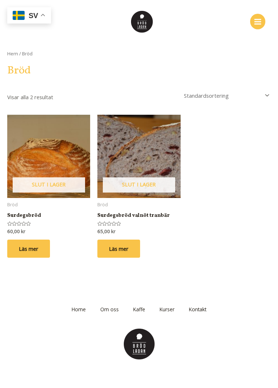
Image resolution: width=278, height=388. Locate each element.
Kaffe (139, 309)
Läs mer (28, 248)
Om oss (109, 309)
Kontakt (197, 309)
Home (79, 309)
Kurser (167, 309)
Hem (12, 53)
